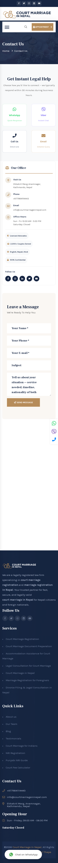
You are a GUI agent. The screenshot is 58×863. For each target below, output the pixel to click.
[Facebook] (19, 3)
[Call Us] (54, 440)
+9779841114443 (21, 198)
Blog (8, 731)
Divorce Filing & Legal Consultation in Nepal (27, 690)
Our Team (11, 723)
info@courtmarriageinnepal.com (29, 210)
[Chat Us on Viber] (54, 432)
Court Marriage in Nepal (20, 672)
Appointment (42, 27)
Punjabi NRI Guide (17, 760)
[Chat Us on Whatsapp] (54, 423)
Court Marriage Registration (22, 638)
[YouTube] (39, 3)
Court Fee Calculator (18, 767)
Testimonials (13, 738)
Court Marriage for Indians (21, 745)
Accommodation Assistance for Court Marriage (26, 656)
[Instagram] (29, 3)
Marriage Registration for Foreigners (27, 680)
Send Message (24, 402)
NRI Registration (15, 753)
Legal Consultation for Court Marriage (28, 665)
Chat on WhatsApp (26, 854)
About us (11, 716)
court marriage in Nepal (17, 599)
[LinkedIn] (34, 3)
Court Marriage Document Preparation (29, 646)
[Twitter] (24, 3)
